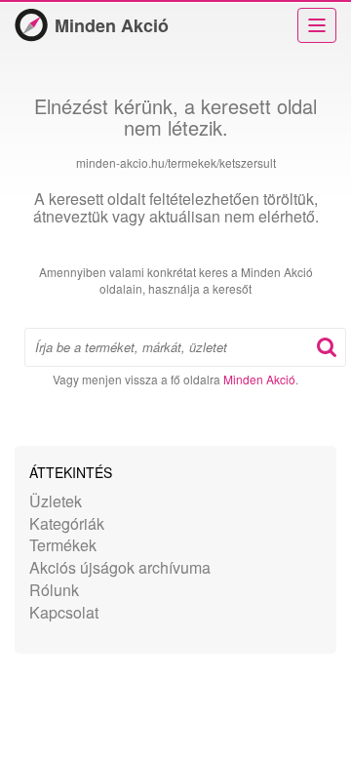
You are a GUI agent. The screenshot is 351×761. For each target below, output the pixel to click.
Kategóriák (66, 523)
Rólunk (54, 590)
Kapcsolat (63, 612)
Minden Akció (112, 25)
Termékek (63, 545)
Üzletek (55, 501)
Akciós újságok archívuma (120, 567)
